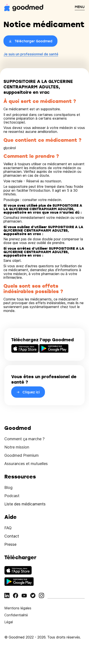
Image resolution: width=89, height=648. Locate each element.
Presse (10, 544)
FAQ (8, 528)
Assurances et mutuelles (26, 463)
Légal (8, 622)
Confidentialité (16, 615)
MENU (80, 6)
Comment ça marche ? (24, 439)
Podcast (11, 495)
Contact (11, 536)
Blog (8, 487)
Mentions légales (17, 608)
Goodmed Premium (21, 455)
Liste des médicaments (25, 504)
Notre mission (16, 447)
